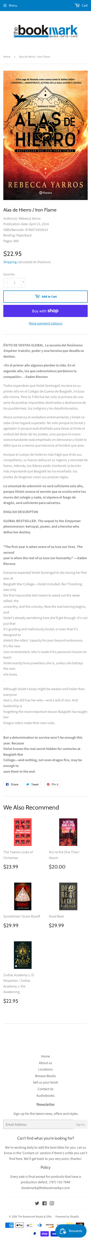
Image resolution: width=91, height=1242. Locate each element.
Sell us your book (45, 1082)
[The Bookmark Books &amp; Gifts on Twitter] (37, 1204)
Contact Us (45, 1089)
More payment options (45, 323)
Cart (84, 5)
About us (45, 1063)
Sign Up (80, 1124)
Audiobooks (45, 1095)
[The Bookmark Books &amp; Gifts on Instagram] (52, 1204)
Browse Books (45, 1076)
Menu (13, 5)
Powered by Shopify (67, 1216)
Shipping (10, 262)
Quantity (9, 274)
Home (6, 57)
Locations (45, 1069)
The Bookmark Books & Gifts (34, 1216)
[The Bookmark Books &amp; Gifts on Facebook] (44, 1204)
